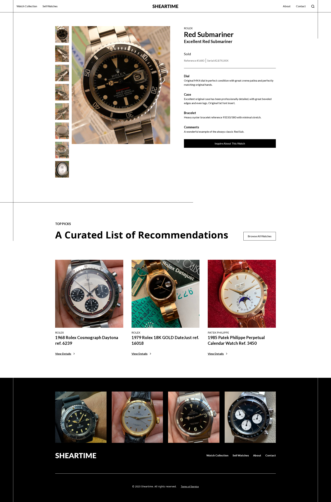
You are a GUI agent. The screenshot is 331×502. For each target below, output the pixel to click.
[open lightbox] (62, 34)
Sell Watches (50, 6)
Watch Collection (27, 6)
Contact (301, 6)
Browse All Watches (260, 236)
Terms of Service (190, 486)
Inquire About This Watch (230, 143)
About (286, 6)
